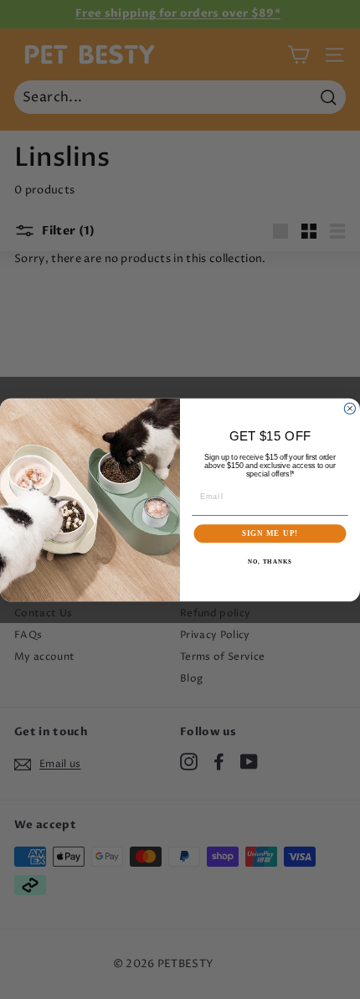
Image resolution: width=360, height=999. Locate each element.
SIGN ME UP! (270, 533)
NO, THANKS (269, 561)
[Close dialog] (349, 408)
